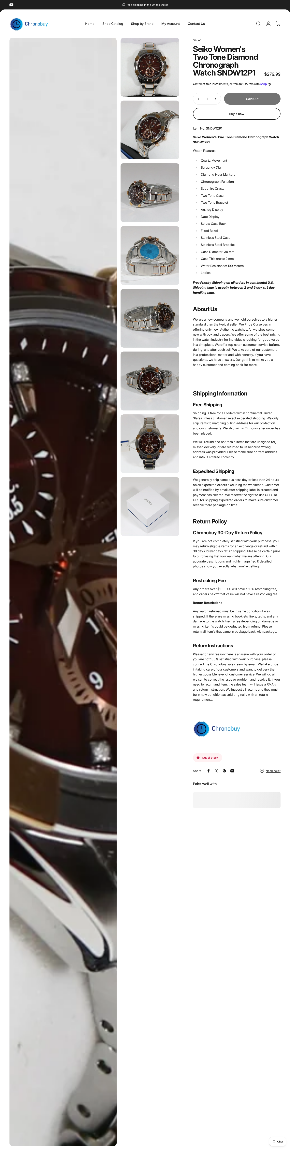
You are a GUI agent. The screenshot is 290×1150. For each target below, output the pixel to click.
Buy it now (236, 114)
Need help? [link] (273, 770)
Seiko (197, 40)
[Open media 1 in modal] (63, 592)
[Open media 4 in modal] (150, 192)
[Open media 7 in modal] (150, 381)
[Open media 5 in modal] (150, 255)
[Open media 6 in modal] (150, 318)
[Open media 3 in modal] (150, 130)
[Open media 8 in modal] (150, 443)
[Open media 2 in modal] (150, 67)
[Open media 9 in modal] (150, 506)
